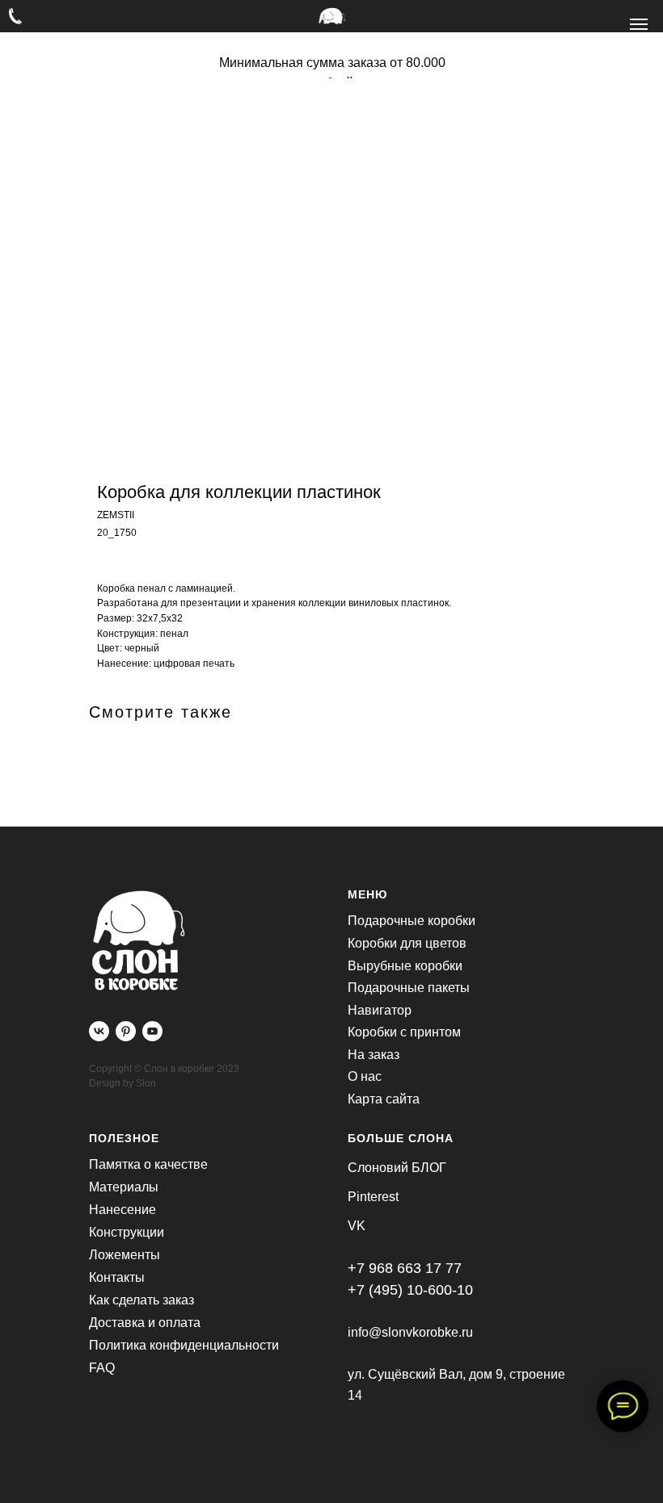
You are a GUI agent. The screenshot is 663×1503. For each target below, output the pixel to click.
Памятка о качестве (148, 1164)
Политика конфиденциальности (184, 1345)
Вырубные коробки (405, 966)
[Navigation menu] (639, 24)
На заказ (373, 1054)
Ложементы (124, 1255)
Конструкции (126, 1232)
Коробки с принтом (404, 1032)
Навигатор (380, 1010)
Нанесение (122, 1209)
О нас (365, 1076)
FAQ (102, 1368)
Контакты (117, 1277)
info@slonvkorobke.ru (410, 1332)
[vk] (99, 1031)
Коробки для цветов (407, 943)
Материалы (123, 1187)
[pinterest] (126, 1031)
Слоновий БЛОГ (397, 1167)
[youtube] (152, 1031)
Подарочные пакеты (409, 987)
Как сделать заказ (141, 1300)
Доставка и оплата (145, 1322)
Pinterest (373, 1197)
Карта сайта (384, 1099)
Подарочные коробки (411, 920)
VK (356, 1226)
